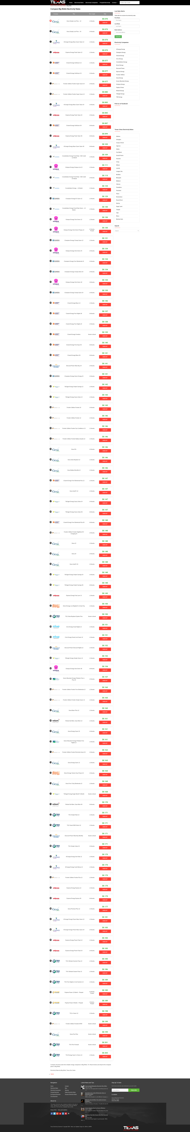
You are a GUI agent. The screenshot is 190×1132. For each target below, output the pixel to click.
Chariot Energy (120, 55)
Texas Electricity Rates (60, 5)
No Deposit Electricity (55, 1094)
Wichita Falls (119, 219)
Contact (114, 2)
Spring (118, 203)
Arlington (118, 139)
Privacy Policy (54, 1109)
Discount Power (120, 68)
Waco (117, 216)
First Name (117, 17)
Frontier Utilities (120, 74)
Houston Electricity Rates (71, 1094)
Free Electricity (54, 1096)
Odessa (118, 184)
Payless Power (120, 87)
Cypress (118, 146)
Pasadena (119, 187)
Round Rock (119, 200)
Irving (117, 162)
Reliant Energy (120, 90)
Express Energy (120, 71)
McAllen (118, 174)
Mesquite (118, 177)
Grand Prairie (119, 155)
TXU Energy (119, 97)
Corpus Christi (120, 142)
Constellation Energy (121, 62)
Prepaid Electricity (105, 2)
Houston (118, 158)
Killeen (118, 165)
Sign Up (105, 22)
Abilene (118, 136)
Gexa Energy (119, 78)
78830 (52, 1074)
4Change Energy (120, 49)
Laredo (118, 168)
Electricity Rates (79, 2)
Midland (118, 181)
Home (71, 2)
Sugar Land (119, 206)
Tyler (117, 212)
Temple (118, 209)
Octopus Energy (120, 84)
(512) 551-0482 (115, 1100)
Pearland (118, 190)
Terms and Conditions (62, 1109)
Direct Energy (119, 65)
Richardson (119, 197)
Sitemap (67, 1090)
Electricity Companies (92, 2)
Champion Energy (120, 52)
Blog (66, 1088)
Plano (117, 193)
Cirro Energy (119, 58)
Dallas (117, 149)
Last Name (117, 23)
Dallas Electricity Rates (70, 1092)
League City (119, 171)
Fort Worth (119, 152)
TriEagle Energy (120, 94)
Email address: (118, 29)
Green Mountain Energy (122, 81)
